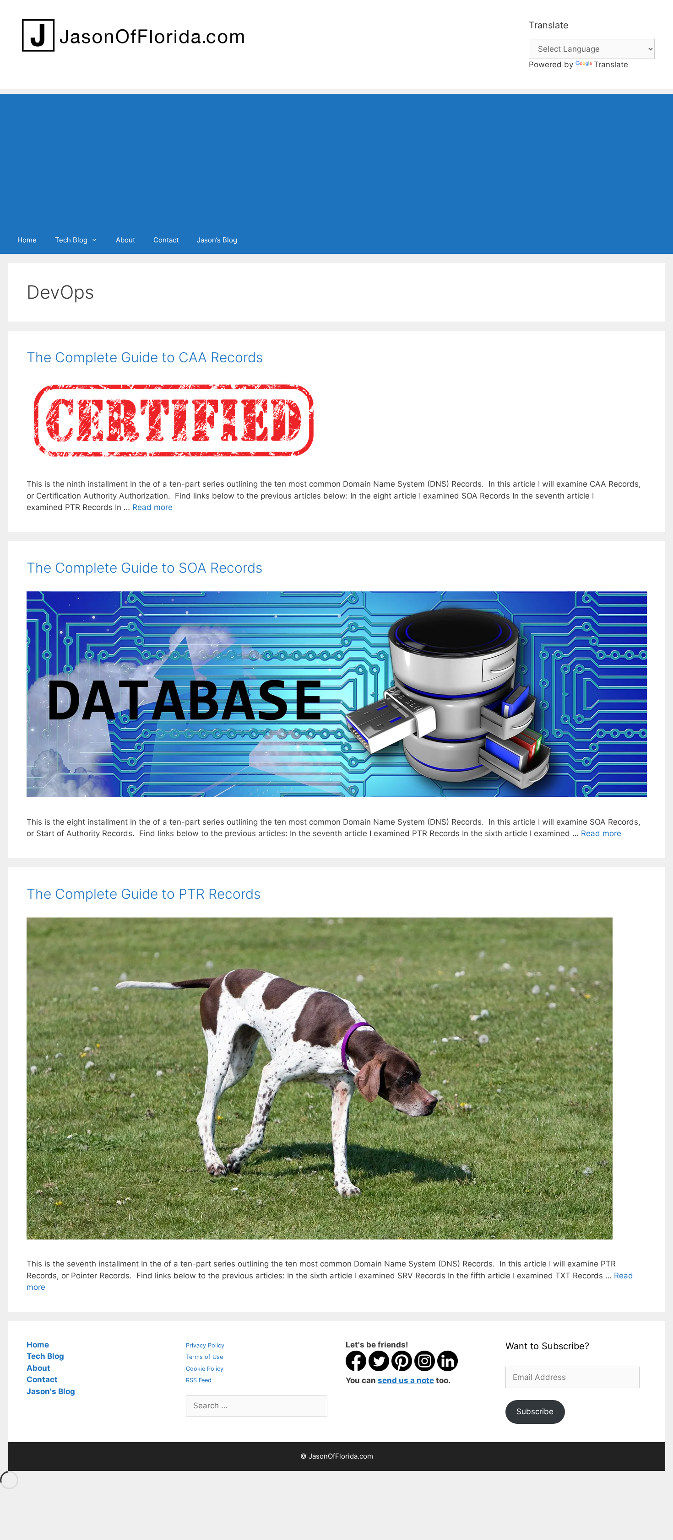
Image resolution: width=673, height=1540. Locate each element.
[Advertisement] (336, 158)
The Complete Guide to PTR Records (144, 893)
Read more (152, 507)
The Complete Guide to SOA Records (144, 567)
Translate (611, 64)
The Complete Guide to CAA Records (145, 357)
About (125, 240)
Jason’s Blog (217, 240)
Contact (166, 240)
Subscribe (535, 1411)
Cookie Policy (204, 1368)
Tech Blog (71, 240)
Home (27, 240)
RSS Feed (199, 1380)
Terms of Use (204, 1356)
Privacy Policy (205, 1345)
